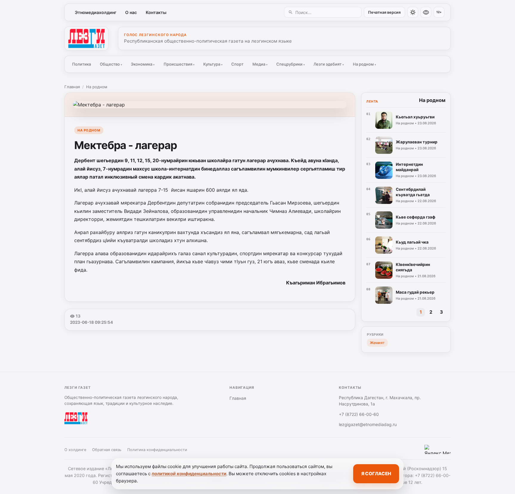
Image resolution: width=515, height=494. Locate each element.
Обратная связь (106, 449)
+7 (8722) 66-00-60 (359, 414)
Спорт (237, 64)
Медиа (260, 64)
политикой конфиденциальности (189, 473)
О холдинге (75, 449)
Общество (111, 64)
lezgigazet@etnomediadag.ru (368, 424)
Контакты (156, 12)
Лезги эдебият (329, 64)
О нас (131, 12)
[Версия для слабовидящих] (426, 12)
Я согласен (376, 473)
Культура (213, 64)
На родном (364, 64)
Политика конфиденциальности (157, 449)
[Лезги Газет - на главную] (86, 38)
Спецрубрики (290, 64)
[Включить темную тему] (412, 12)
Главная (72, 86)
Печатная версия (384, 12)
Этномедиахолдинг (96, 12)
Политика (81, 64)
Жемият (377, 342)
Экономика (143, 64)
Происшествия (179, 64)
